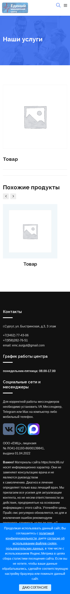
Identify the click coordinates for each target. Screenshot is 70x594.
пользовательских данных (24, 548)
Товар (30, 264)
